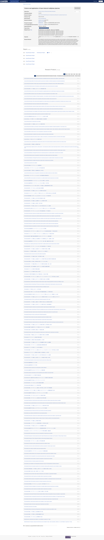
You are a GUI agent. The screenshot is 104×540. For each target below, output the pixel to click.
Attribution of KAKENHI (49, 536)
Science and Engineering (42, 18)
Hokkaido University (41, 20)
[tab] (52, 69)
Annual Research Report (30, 52)
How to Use (95, 1)
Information (29, 536)
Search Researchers (23, 1)
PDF (49, 52)
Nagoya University (41, 21)
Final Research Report (41, 52)
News (39, 536)
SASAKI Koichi (40, 22)
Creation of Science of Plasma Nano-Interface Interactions (46, 11)
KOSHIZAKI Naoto (41, 24)
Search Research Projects (14, 1)
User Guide (34, 536)
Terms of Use (43, 536)
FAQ (37, 536)
